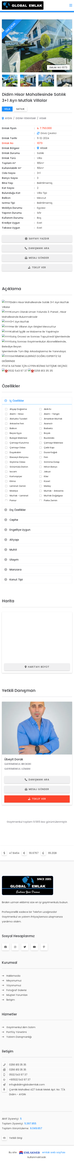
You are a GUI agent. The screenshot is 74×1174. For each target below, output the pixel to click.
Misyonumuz (14, 980)
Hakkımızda (13, 975)
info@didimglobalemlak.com (27, 1084)
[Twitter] (24, 947)
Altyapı (14, 540)
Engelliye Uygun (19, 530)
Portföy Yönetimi (16, 1032)
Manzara (15, 569)
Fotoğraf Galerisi (16, 990)
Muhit (13, 549)
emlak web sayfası (53, 1152)
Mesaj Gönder (39, 258)
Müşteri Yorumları (17, 995)
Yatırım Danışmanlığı (19, 1037)
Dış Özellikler (17, 510)
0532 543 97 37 (18, 1074)
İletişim (10, 1000)
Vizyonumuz (13, 985)
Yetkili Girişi (15, 1138)
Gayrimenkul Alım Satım (20, 1027)
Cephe (13, 520)
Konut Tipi (16, 579)
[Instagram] (15, 947)
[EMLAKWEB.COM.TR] (29, 1152)
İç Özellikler (16, 400)
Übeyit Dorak (13, 759)
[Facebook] (5, 947)
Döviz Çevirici (48, 133)
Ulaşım (14, 559)
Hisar (42, 118)
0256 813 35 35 (17, 1064)
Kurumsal (9, 962)
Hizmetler (9, 1014)
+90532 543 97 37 (19, 1079)
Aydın (8, 118)
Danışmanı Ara (39, 248)
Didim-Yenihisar (26, 118)
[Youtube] (34, 947)
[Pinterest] (44, 947)
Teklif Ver (39, 267)
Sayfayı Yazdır (39, 238)
